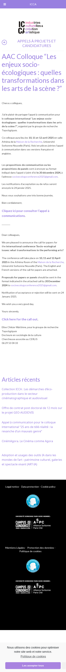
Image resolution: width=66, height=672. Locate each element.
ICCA (33, 4)
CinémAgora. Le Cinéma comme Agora (27, 441)
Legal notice (12, 486)
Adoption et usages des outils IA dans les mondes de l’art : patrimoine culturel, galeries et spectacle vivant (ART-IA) (32, 459)
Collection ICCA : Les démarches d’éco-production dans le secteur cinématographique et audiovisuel (27, 393)
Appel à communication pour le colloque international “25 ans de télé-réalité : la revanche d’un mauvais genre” (29, 426)
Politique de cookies (33, 656)
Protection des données (40, 547)
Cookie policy (48, 486)
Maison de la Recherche (29, 141)
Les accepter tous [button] (33, 665)
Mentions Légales (15, 547)
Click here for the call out (19, 319)
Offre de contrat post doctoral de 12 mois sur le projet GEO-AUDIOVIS (32, 410)
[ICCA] (30, 26)
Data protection (30, 486)
